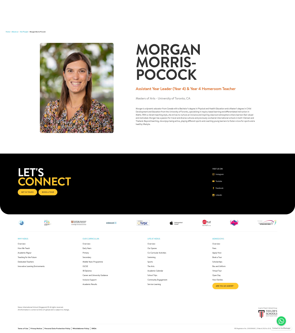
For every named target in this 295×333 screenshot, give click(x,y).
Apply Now (216, 252)
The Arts (151, 266)
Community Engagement (157, 279)
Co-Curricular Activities (157, 252)
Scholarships (217, 261)
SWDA (93, 328)
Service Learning (154, 284)
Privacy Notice (36, 328)
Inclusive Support (89, 279)
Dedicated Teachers (26, 261)
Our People (24, 32)
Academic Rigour (24, 252)
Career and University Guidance (95, 275)
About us (15, 32)
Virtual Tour (217, 270)
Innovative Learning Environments (31, 266)
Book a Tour (217, 257)
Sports (150, 261)
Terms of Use (23, 328)
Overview (21, 243)
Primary (86, 252)
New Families (217, 279)
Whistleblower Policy (81, 328)
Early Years (87, 248)
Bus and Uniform (219, 266)
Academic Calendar (155, 270)
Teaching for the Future (27, 257)
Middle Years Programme (93, 261)
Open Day (216, 275)
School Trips (152, 275)
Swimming (151, 257)
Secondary (87, 257)
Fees (214, 248)
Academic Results (90, 284)
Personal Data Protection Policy (57, 328)
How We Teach (24, 248)
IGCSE (85, 266)
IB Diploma (87, 270)
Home (8, 32)
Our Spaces (152, 248)
